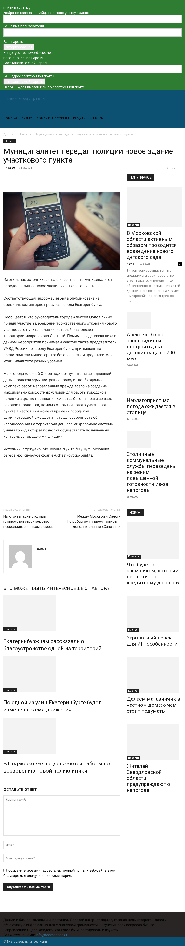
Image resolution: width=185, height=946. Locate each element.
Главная (12, 118)
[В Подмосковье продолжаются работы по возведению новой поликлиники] (61, 736)
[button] (176, 99)
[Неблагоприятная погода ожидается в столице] (154, 386)
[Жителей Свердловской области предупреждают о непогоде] (154, 742)
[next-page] (7, 781)
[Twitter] (19, 178)
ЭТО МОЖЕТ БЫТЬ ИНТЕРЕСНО (38, 588)
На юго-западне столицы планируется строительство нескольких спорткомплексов (28, 521)
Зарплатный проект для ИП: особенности (152, 641)
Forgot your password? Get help (28, 52)
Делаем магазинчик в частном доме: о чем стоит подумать (153, 705)
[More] (53, 178)
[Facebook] (8, 178)
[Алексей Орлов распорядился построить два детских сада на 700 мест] (154, 320)
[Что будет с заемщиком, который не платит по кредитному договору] (154, 540)
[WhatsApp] (41, 178)
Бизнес (27, 118)
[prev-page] (4, 781)
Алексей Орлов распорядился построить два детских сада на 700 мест (151, 347)
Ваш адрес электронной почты (28, 76)
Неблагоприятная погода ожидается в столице (151, 406)
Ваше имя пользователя (23, 26)
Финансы (96, 118)
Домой (8, 134)
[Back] (4, 2)
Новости (25, 134)
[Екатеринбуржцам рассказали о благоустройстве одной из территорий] (61, 613)
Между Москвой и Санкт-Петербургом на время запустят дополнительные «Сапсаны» (93, 521)
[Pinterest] (30, 178)
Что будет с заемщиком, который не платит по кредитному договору (153, 574)
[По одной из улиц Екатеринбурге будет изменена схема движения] (61, 674)
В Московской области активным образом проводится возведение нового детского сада (152, 245)
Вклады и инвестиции (53, 118)
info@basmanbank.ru (52, 935)
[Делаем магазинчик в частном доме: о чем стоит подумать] (154, 675)
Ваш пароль (13, 41)
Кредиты (79, 118)
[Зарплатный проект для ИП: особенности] (154, 614)
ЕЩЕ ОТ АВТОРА (91, 588)
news (11, 168)
